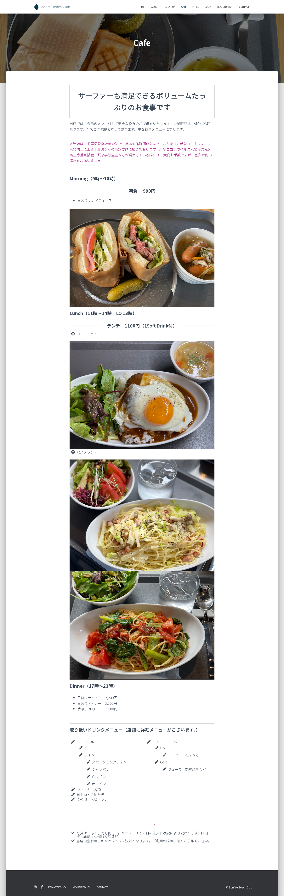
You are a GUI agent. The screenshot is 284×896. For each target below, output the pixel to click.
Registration (225, 6)
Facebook (42, 887)
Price (195, 6)
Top (143, 6)
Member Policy (81, 887)
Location (170, 6)
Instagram (35, 887)
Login (208, 6)
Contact (244, 6)
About (155, 6)
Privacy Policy (57, 887)
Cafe (184, 6)
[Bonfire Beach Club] (52, 7)
